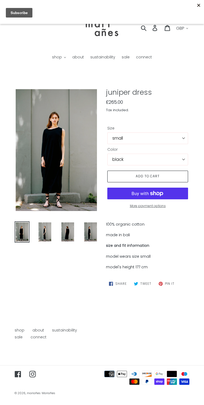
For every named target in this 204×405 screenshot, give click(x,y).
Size (110, 128)
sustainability (64, 330)
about (38, 330)
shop (19, 330)
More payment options (148, 206)
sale (19, 337)
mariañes (34, 393)
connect (38, 337)
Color (112, 149)
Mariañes (48, 393)
